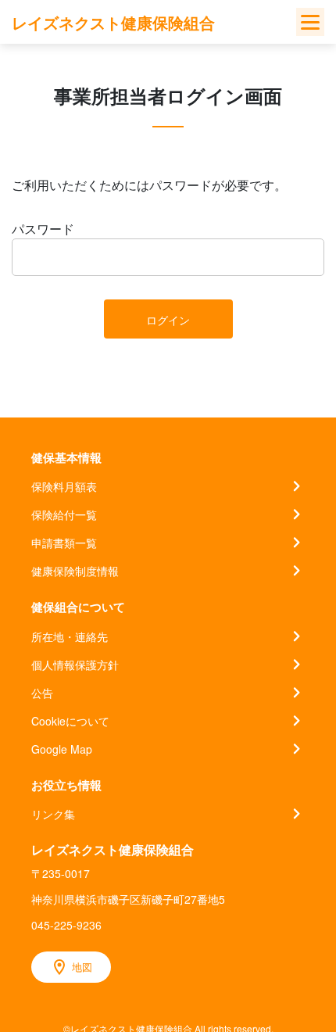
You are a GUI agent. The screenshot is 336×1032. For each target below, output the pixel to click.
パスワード (43, 229)
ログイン (168, 320)
